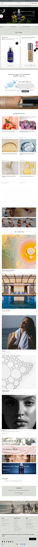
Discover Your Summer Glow (25, 104)
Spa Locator (16, 525)
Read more (4, 273)
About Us (25, 91)
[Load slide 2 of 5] (16, 24)
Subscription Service (29, 527)
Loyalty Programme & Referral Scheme (30, 524)
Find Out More (5, 452)
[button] (30, 3)
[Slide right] (35, 50)
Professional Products (18, 528)
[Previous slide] (13, 25)
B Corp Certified (17, 530)
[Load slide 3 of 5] (18, 24)
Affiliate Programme (29, 526)
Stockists (15, 523)
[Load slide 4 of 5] (19, 24)
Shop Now (7, 225)
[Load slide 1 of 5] (15, 24)
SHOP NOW (25, 17)
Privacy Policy (28, 521)
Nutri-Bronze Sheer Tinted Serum (28, 37)
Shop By (6, 195)
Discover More (4, 137)
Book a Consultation (5, 523)
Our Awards (16, 521)
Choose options (10, 65)
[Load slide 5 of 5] (20, 24)
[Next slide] (23, 25)
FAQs (3, 521)
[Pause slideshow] (25, 25)
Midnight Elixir (5, 37)
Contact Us (4, 525)
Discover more (22, 137)
